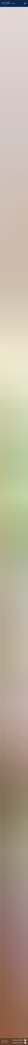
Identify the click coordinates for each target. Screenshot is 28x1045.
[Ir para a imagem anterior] (3, 1041)
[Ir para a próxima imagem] (6, 1041)
